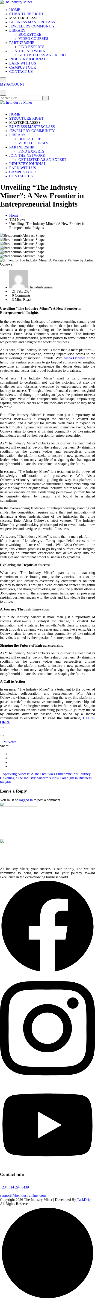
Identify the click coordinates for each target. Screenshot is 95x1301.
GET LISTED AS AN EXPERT (42, 55)
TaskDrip (84, 1200)
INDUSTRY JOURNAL (27, 59)
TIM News (8, 742)
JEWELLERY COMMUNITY (32, 26)
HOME (14, 10)
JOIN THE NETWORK (27, 51)
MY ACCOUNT (12, 84)
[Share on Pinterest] (10, 766)
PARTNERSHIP (21, 43)
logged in (26, 800)
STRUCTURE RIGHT (26, 14)
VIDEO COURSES (33, 38)
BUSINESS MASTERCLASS (32, 22)
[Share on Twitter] (10, 762)
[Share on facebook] (10, 758)
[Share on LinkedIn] (10, 754)
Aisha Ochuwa (74, 358)
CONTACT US (21, 71)
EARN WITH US (22, 63)
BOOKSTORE (29, 34)
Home (13, 215)
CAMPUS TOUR (22, 67)
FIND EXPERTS (31, 47)
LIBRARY (17, 30)
